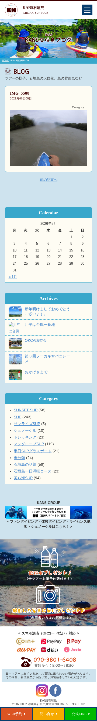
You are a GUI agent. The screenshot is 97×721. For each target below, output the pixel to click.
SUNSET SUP (25, 410)
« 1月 (13, 277)
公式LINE (79, 714)
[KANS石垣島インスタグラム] (42, 696)
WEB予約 (14, 714)
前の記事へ (48, 180)
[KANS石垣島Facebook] (55, 696)
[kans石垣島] (48, 666)
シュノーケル (25, 430)
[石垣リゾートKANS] (48, 518)
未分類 (19, 458)
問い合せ (47, 714)
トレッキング (25, 437)
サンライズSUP (27, 424)
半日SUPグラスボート (32, 451)
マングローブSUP (29, 444)
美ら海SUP (23, 478)
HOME (5, 60)
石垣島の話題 (25, 464)
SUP (17, 417)
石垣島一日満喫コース (32, 471)
